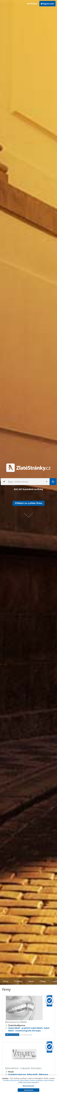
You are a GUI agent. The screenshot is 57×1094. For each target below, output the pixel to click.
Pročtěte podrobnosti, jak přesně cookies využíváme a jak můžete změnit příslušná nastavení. (28, 1081)
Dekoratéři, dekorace (37, 1074)
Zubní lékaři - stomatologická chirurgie (28, 1029)
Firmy (5, 981)
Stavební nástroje (17, 1074)
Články (43, 981)
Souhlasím (28, 1090)
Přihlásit (33, 3)
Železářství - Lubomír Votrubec (23, 1068)
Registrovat (48, 3)
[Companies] (53, 481)
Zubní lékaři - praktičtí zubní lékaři (25, 1028)
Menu (31, 981)
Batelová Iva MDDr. (16, 1022)
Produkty (18, 981)
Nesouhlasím (28, 1086)
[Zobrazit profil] (28, 1008)
